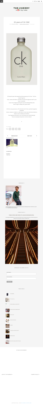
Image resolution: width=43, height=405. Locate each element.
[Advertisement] (21, 380)
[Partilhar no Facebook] (10, 129)
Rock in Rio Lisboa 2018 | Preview (15, 340)
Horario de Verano (13, 319)
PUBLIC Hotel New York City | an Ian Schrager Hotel (21, 215)
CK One (9, 126)
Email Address (9, 272)
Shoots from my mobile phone (15, 309)
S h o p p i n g (12, 298)
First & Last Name (9, 276)
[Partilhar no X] (13, 129)
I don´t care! (12, 314)
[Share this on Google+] (16, 129)
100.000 (11, 325)
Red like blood (12, 335)
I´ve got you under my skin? (14, 330)
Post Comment (32, 24)
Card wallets (12, 293)
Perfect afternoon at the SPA (14, 304)
